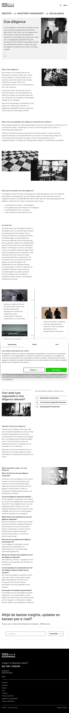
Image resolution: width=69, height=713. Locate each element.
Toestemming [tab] (12, 344)
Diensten (7, 14)
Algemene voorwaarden (10, 698)
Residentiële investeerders (49, 398)
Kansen (4, 688)
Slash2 (65, 707)
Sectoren (5, 685)
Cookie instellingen (8, 701)
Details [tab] (34, 344)
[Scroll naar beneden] (5, 55)
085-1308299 (13, 666)
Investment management (30, 14)
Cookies (4, 693)
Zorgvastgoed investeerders (50, 407)
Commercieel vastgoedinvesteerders (53, 402)
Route (3, 676)
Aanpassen (33, 370)
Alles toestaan (56, 370)
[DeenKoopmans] (8, 5)
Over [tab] (57, 344)
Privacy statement (8, 696)
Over (3, 690)
